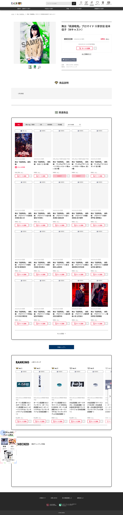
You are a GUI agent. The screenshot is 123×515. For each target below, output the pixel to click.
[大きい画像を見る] (39, 67)
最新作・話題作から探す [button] (23, 9)
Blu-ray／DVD (30, 125)
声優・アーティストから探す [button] (74, 9)
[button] (69, 59)
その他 (60, 125)
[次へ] (109, 396)
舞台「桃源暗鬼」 (21, 14)
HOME (12, 14)
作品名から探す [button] (49, 9)
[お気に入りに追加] (95, 48)
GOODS (49, 125)
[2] (34, 67)
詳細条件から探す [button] (99, 9)
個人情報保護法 (66, 498)
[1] (30, 67)
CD (41, 125)
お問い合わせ (54, 498)
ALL (19, 125)
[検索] (74, 3)
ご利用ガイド (42, 498)
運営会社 (79, 498)
